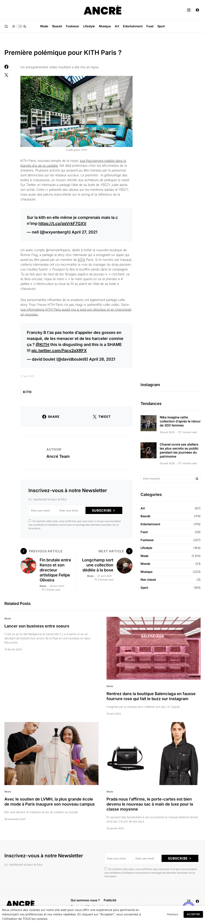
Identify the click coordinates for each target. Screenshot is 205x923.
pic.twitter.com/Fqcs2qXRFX (59, 350)
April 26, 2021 (102, 359)
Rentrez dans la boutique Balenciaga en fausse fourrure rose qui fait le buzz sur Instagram (151, 696)
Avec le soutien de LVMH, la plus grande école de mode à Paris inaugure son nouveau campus (49, 802)
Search (197, 478)
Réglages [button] (172, 914)
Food (144, 532)
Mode (43, 585)
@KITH (42, 344)
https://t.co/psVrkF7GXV (62, 223)
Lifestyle (146, 548)
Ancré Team (58, 456)
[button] (6, 26)
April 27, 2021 (84, 232)
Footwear (147, 540)
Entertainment (150, 524)
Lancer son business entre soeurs (36, 626)
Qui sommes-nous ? (85, 900)
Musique (146, 572)
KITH (81, 260)
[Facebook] (197, 10)
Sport (144, 587)
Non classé (148, 579)
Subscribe (102, 510)
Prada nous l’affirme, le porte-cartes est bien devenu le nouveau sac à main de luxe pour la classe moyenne (150, 804)
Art (143, 508)
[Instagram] (189, 10)
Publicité (110, 900)
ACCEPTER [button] (193, 914)
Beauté (145, 516)
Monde (145, 564)
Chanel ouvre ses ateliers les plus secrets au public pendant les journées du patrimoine (179, 450)
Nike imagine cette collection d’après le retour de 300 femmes (180, 421)
